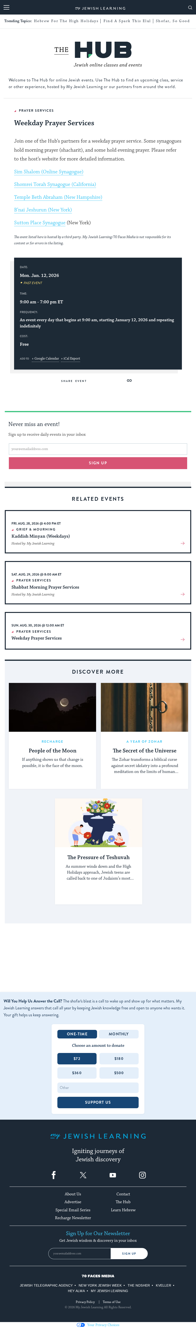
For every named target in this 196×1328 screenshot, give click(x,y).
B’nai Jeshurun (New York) (43, 210)
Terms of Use (111, 1302)
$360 (77, 1073)
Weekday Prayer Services (36, 638)
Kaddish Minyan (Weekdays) (40, 536)
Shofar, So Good (173, 21)
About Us (73, 1194)
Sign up (98, 463)
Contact (123, 1194)
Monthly (119, 1034)
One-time (77, 1034)
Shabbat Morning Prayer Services (45, 587)
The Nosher (139, 1285)
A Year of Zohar (144, 741)
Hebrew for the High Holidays (66, 21)
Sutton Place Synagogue (39, 223)
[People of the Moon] (52, 707)
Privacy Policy (85, 1302)
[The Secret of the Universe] (144, 707)
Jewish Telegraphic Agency (46, 1285)
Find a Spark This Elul (127, 21)
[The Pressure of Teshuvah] (98, 822)
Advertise (73, 1202)
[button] (129, 380)
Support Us (98, 1102)
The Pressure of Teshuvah (98, 857)
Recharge (52, 741)
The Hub (123, 1202)
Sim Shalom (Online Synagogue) (48, 172)
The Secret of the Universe (144, 751)
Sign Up (129, 1254)
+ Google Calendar (45, 358)
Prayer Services (36, 110)
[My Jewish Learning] (98, 1140)
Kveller (163, 1285)
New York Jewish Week (100, 1285)
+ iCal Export (70, 358)
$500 (119, 1073)
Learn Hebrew (123, 1210)
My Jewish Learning (109, 1291)
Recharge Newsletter (73, 1218)
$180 (119, 1058)
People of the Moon (52, 751)
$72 (77, 1058)
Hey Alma (76, 1291)
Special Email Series (72, 1210)
